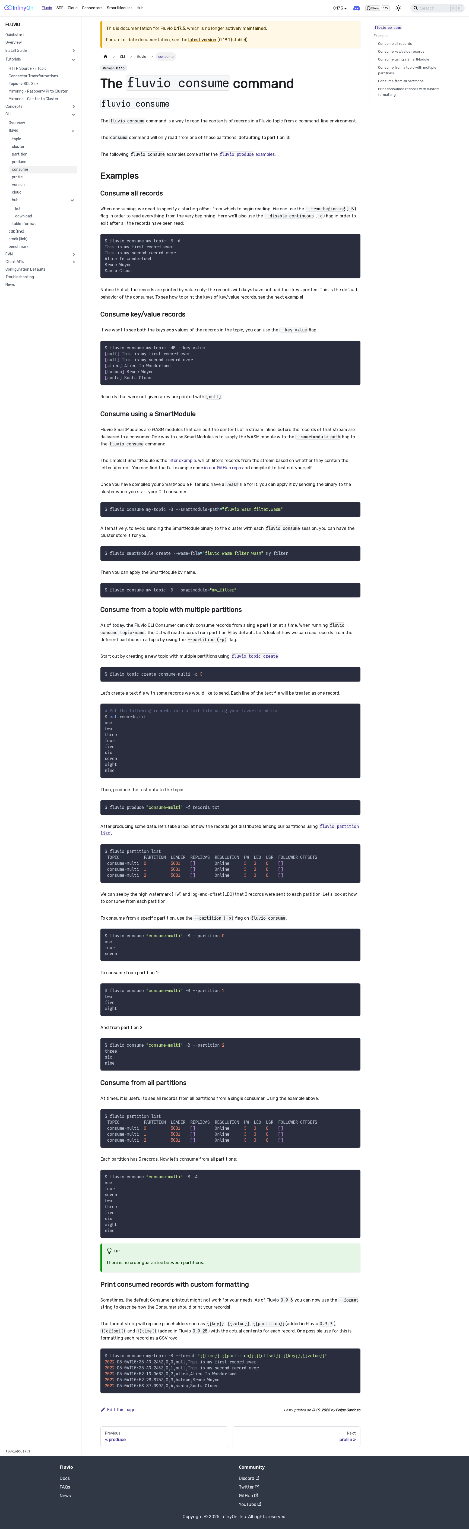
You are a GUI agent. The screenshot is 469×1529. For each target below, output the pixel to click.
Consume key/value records (401, 51)
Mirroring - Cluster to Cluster (33, 99)
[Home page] (105, 56)
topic (16, 139)
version (18, 184)
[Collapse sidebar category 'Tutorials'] (73, 59)
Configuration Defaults (25, 269)
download (23, 216)
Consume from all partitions (401, 81)
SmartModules (119, 8)
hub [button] (15, 200)
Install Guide (16, 50)
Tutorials (13, 59)
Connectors (92, 8)
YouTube (247, 1504)
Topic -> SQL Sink (24, 83)
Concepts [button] (14, 106)
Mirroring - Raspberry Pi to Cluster (38, 91)
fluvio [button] (13, 130)
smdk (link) (18, 239)
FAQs (65, 1487)
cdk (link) (16, 231)
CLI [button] (8, 114)
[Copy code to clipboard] (353, 240)
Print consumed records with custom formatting (408, 92)
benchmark (18, 246)
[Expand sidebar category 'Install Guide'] (73, 50)
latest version (202, 39)
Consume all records (395, 44)
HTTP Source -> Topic (28, 68)
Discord (246, 1478)
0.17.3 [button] (338, 8)
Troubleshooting (19, 277)
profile (17, 177)
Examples (381, 36)
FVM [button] (9, 254)
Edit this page (121, 1409)
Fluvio (47, 8)
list (18, 208)
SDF (60, 8)
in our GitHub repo (222, 467)
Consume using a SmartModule (403, 59)
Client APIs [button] (14, 261)
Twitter (246, 1487)
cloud (16, 192)
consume (20, 169)
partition (19, 154)
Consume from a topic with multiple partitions (407, 70)
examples (247, 154)
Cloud (73, 8)
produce (19, 162)
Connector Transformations (33, 76)
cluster (18, 146)
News (10, 284)
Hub (140, 8)
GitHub (246, 1495)
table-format (24, 223)
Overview (13, 42)
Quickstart (14, 35)
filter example (182, 460)
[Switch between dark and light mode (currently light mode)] (398, 8)
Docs (65, 1478)
